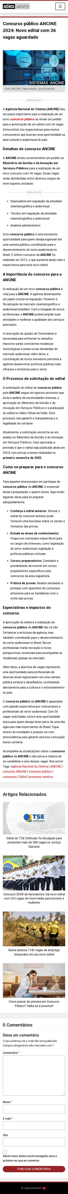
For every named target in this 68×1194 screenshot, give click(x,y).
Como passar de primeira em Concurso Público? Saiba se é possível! (34, 1004)
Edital (23, 777)
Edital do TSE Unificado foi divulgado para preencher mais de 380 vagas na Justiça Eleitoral (34, 842)
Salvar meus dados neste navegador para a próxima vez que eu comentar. (30, 1158)
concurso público (22, 119)
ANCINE (55, 766)
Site (5, 1135)
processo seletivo (41, 777)
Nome (7, 1102)
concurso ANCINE (14, 771)
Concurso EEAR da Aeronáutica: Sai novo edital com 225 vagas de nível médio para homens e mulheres (34, 898)
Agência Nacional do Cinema (29, 766)
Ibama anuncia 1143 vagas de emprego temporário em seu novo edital (34, 952)
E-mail (7, 1118)
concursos (10, 777)
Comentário (11, 1052)
